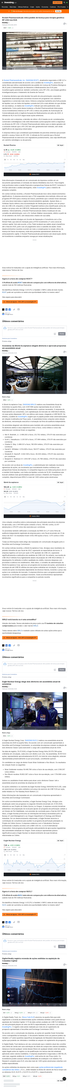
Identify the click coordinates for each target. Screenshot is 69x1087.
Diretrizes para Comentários (9, 338)
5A (20, 159)
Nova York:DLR (28, 1017)
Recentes (5, 7)
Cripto (32, 7)
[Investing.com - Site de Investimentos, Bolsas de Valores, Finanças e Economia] (10, 2)
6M (14, 159)
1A (17, 159)
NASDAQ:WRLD (29, 404)
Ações (38, 7)
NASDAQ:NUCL (31, 740)
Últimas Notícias (23, 7)
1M (11, 159)
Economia (45, 7)
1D (5, 159)
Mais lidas (13, 7)
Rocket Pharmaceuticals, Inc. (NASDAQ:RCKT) (21, 80)
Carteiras (53, 7)
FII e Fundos (62, 7)
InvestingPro (48, 83)
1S (7, 159)
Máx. (24, 159)
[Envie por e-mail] (18, 309)
